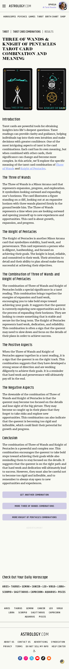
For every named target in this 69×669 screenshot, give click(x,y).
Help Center (59, 646)
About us (9, 642)
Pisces (62, 592)
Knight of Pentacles (32, 168)
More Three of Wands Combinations (34, 506)
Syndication (58, 642)
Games (32, 17)
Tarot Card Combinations (27, 32)
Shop (63, 17)
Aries (5, 587)
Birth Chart (52, 17)
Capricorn (37, 592)
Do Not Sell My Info (37, 646)
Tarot (40, 17)
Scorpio (7, 592)
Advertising (41, 642)
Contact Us (24, 642)
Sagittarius (21, 592)
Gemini (26, 587)
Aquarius (50, 592)
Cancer (36, 587)
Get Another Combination (34, 495)
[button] (34, 651)
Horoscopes (9, 17)
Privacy (7, 646)
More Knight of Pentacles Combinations (34, 517)
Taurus (15, 587)
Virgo (52, 587)
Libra (60, 587)
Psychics (22, 17)
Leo (45, 587)
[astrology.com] (20, 5)
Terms (19, 646)
